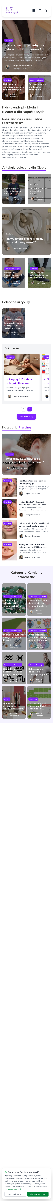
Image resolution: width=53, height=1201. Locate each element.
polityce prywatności (12, 1189)
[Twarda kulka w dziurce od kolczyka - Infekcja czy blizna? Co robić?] (26, 454)
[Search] (40, 10)
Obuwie (8, 40)
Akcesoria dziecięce (13, 319)
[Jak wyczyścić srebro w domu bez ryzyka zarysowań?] (26, 231)
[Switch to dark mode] (46, 10)
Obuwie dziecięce (12, 269)
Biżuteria (9, 234)
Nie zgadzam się (15, 1194)
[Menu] (33, 10)
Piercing (7, 80)
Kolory (7, 184)
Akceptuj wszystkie (37, 1194)
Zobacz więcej (26, 416)
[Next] (29, 409)
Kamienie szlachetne (12, 596)
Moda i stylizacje (36, 80)
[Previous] (23, 409)
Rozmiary (34, 184)
